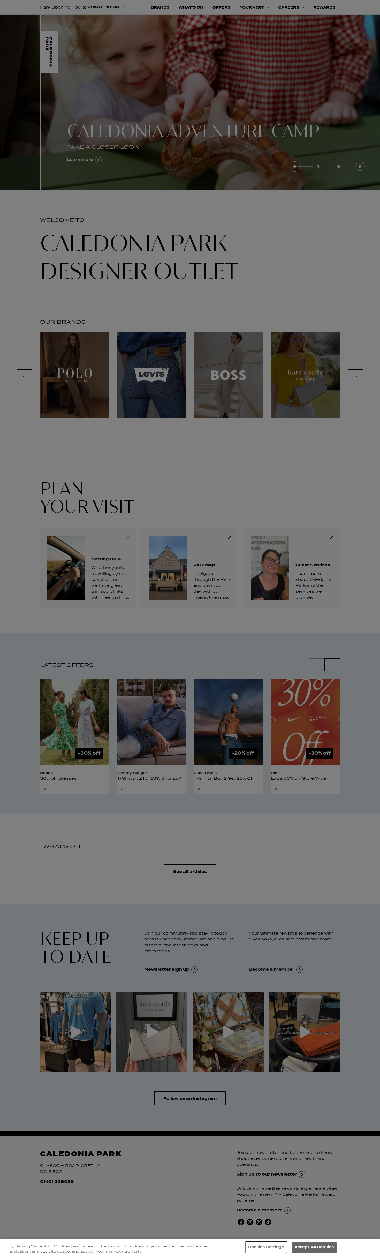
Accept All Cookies (314, 1247)
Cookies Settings (266, 1247)
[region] (190, 1248)
